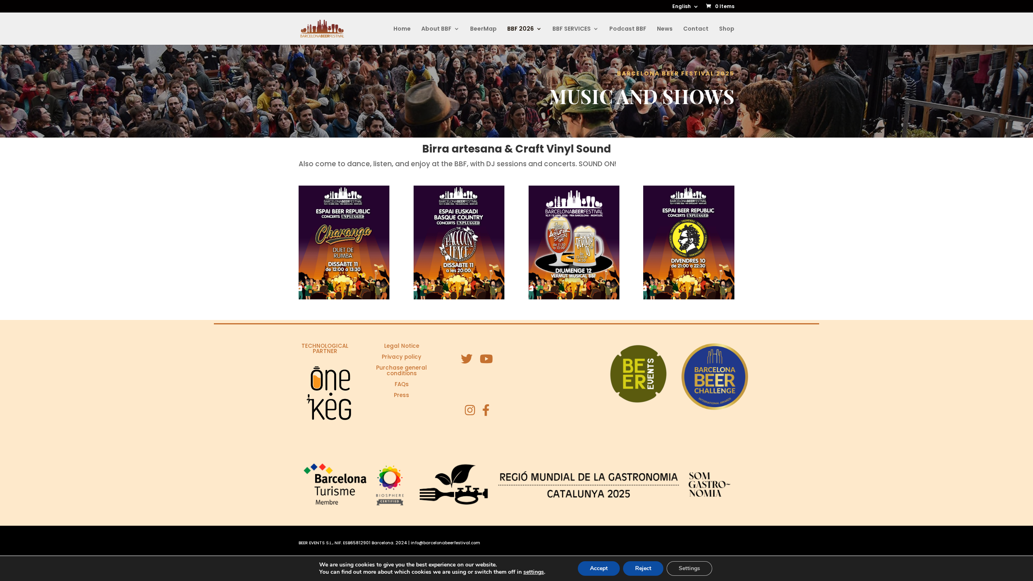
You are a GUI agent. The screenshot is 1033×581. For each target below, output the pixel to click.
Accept (599, 568)
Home (402, 29)
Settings (689, 568)
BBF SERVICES (571, 29)
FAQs (402, 384)
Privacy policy (401, 357)
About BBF (436, 29)
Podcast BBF (627, 29)
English (681, 7)
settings (533, 572)
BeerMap (483, 29)
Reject (643, 568)
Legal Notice (401, 346)
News (665, 29)
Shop (726, 29)
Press (401, 395)
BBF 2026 (520, 29)
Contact (696, 29)
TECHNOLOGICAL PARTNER (324, 348)
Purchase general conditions (401, 370)
